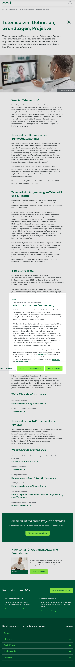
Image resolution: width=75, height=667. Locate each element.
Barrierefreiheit (22, 361)
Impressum (56, 359)
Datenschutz (42, 354)
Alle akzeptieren (54, 368)
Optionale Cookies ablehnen (30, 368)
